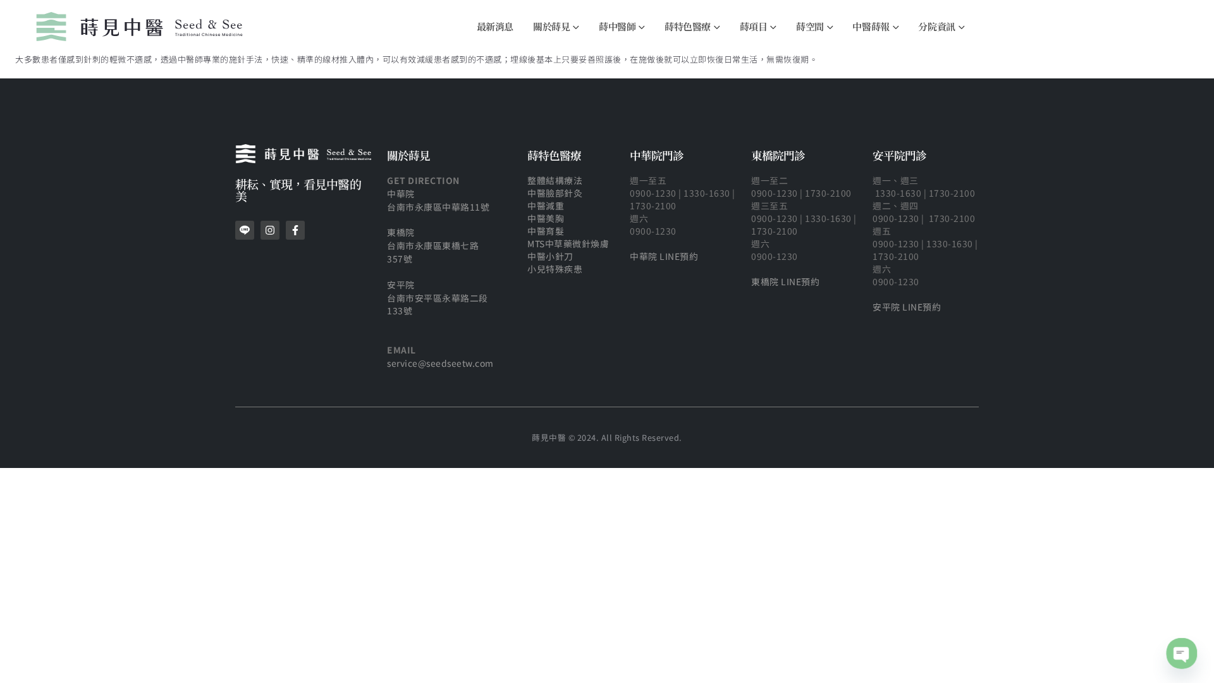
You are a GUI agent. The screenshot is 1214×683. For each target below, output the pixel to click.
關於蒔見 (551, 26)
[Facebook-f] (295, 230)
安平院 (401, 284)
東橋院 (401, 232)
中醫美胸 (547, 218)
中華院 (401, 193)
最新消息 (495, 26)
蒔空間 (810, 26)
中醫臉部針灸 (554, 193)
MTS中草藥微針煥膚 (568, 243)
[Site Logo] (139, 26)
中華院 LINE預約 (664, 256)
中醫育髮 (545, 231)
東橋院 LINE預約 (785, 281)
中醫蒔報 (870, 26)
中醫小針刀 (550, 256)
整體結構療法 (554, 180)
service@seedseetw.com (440, 363)
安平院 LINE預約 (907, 306)
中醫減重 (545, 205)
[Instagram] (270, 230)
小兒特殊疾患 (554, 268)
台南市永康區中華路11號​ (438, 206)
